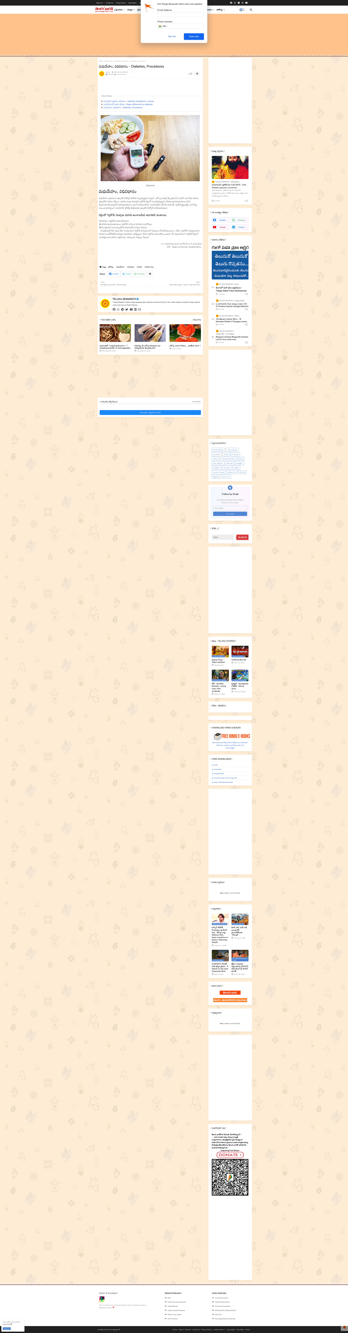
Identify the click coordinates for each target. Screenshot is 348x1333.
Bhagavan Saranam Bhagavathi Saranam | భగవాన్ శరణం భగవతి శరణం (232, 338)
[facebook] (231, 3)
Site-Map (240, 1329)
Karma (241, 458)
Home (175, 1329)
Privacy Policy (121, 2)
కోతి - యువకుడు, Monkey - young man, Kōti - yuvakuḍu (219, 687)
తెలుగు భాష (225, 476)
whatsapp (241, 220)
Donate (187, 1329)
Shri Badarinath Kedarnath (225, 1318)
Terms (247, 1329)
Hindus (226, 454)
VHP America (173, 1318)
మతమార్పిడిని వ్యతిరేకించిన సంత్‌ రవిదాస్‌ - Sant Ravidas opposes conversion (229, 186)
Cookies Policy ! (219, 1329)
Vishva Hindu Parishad (176, 1310)
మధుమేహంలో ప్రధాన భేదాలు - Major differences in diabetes (128, 104)
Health (139, 267)
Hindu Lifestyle (232, 449)
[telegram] (238, 3)
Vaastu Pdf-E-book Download (223, 782)
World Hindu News (222, 1302)
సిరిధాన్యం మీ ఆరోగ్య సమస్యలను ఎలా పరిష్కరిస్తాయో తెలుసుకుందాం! (148, 346)
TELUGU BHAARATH (124, 298)
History (215, 458)
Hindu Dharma (218, 449)
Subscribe (194, 36)
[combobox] (163, 26)
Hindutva (235, 454)
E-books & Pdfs (219, 773)
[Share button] (150, 274)
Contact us (109, 2)
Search (242, 537)
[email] (139, 309)
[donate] (135, 309)
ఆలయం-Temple (218, 472)
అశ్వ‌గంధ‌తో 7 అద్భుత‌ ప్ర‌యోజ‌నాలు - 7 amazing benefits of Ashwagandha (115, 346)
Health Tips (108, 61)
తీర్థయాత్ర (216, 476)
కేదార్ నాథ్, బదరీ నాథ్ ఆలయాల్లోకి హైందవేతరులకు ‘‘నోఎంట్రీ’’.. (239, 931)
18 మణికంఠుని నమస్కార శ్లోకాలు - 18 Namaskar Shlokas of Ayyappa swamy (231, 320)
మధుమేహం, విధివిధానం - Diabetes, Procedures (122, 107)
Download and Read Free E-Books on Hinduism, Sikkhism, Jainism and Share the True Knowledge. (230, 745)
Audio (216, 765)
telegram (241, 227)
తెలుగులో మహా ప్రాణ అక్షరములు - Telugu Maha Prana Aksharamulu (231, 289)
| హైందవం (118, 10)
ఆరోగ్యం (220, 10)
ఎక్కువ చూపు (197, 319)
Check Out (6, 1324)
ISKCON (218, 1314)
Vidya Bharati (173, 1306)
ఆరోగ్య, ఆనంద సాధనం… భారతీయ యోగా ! (185, 345)
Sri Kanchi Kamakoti (222, 1306)
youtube (222, 227)
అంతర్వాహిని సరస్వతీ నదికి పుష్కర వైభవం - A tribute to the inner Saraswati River (220, 967)
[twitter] (126, 309)
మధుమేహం (120, 267)
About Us (99, 2)
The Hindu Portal (221, 1298)
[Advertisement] (165, 86)
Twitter (128, 274)
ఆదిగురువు (229, 463)
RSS (169, 1298)
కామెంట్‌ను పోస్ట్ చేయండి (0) (150, 412)
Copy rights (132, 2)
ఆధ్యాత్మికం (239, 463)
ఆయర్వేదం (216, 467)
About (181, 1329)
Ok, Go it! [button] (6, 1329)
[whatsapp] (235, 3)
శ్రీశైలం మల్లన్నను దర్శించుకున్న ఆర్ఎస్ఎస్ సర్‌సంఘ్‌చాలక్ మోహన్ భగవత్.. (240, 967)
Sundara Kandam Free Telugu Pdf (225, 778)
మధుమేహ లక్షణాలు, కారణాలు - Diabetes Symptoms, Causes (128, 101)
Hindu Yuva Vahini (174, 1314)
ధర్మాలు (130, 10)
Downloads (217, 769)
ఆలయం (209, 10)
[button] (251, 9)
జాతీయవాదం (232, 472)
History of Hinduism (228, 458)
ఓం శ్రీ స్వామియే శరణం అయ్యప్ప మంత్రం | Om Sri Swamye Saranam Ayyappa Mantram (232, 305)
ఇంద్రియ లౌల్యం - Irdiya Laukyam (218, 660)
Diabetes (130, 267)
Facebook (115, 274)
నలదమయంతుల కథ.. (239, 659)
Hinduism (216, 454)
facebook (222, 220)
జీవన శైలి (242, 472)
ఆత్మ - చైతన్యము (218, 463)
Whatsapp (141, 274)
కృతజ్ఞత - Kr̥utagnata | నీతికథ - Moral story (240, 686)
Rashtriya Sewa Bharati (177, 1302)
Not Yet (171, 36)
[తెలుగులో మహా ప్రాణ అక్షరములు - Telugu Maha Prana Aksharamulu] (230, 262)
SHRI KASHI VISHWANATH (225, 1310)
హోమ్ (101, 61)
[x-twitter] (242, 3)
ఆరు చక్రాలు (226, 467)
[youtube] (246, 3)
